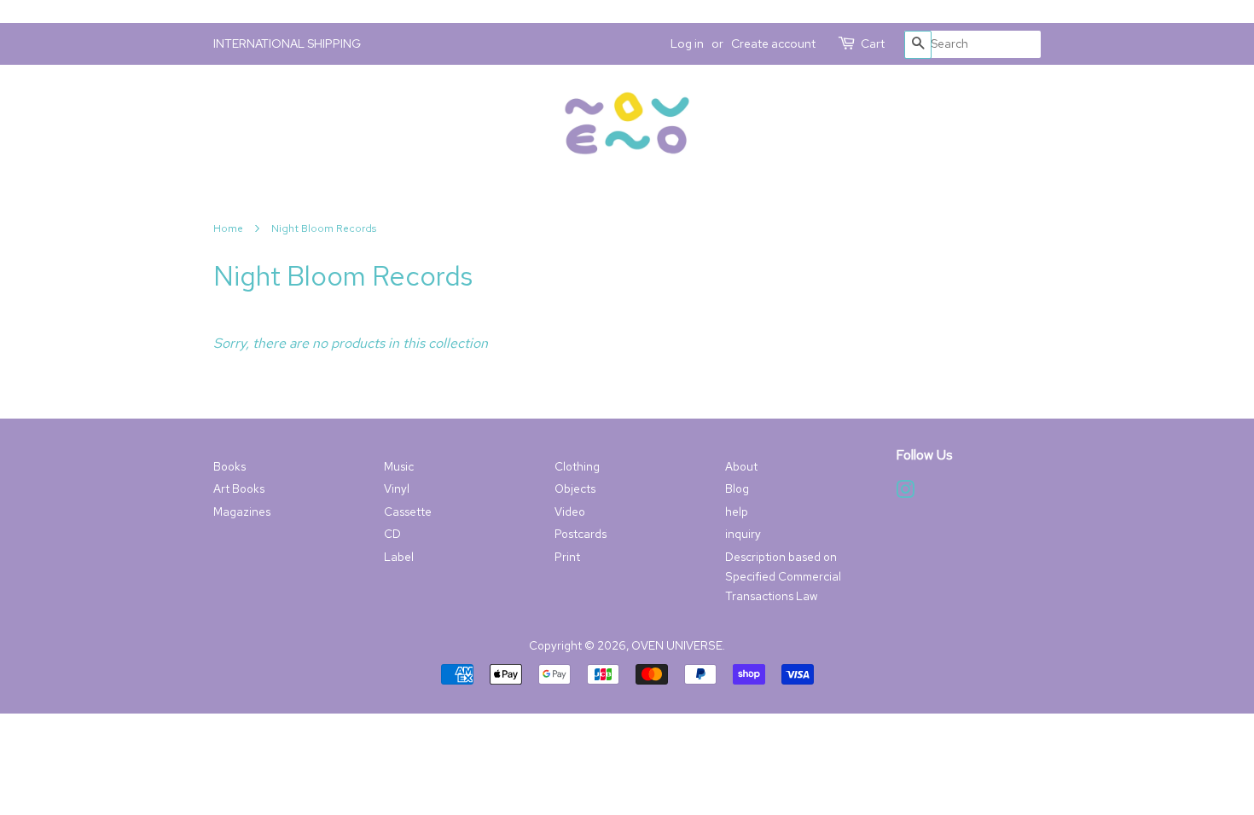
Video (569, 511)
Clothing (577, 466)
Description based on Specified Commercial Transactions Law (783, 576)
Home (228, 228)
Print (567, 556)
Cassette (408, 511)
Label (399, 556)
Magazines (241, 511)
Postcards (580, 533)
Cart (873, 43)
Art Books (238, 488)
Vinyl (396, 488)
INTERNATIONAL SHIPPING (287, 43)
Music (399, 466)
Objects (574, 488)
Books (229, 466)
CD (392, 533)
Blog (737, 488)
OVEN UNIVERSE (677, 645)
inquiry (743, 533)
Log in (687, 43)
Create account (773, 43)
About (741, 466)
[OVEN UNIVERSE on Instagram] (905, 492)
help (736, 511)
